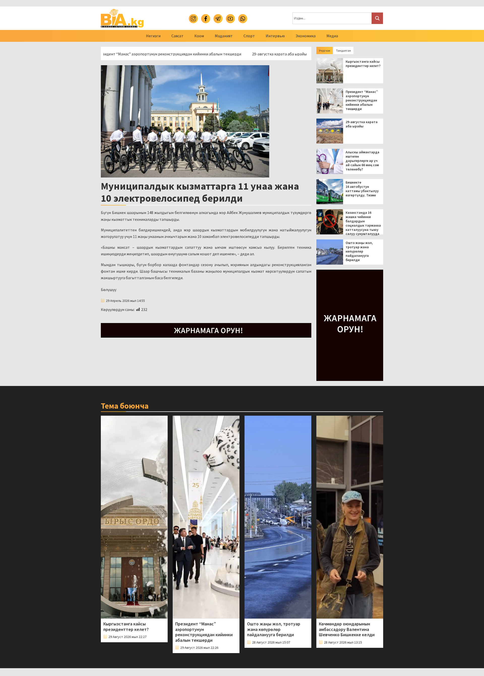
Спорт (249, 35)
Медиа (332, 35)
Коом (199, 35)
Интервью (275, 35)
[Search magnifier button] (377, 18)
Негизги (153, 35)
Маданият (224, 35)
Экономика (306, 35)
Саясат (177, 35)
